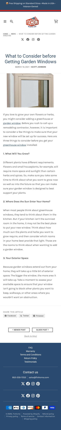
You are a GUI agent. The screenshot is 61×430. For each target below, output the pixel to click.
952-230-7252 (19, 377)
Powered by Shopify (31, 414)
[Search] (11, 21)
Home (5, 34)
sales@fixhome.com (39, 377)
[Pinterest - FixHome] (38, 39)
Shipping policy (30, 419)
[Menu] (5, 21)
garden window (12, 123)
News (13, 34)
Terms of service (27, 416)
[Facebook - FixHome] (28, 39)
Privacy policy (12, 416)
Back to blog (30, 336)
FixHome (16, 414)
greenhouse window (14, 144)
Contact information (46, 416)
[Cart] (56, 21)
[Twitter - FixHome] (22, 39)
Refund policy (48, 414)
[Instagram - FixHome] (33, 39)
